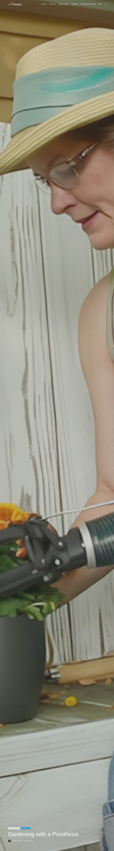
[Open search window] (105, 4)
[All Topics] (32, 828)
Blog (99, 4)
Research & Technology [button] (88, 4)
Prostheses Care (25, 828)
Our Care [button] (52, 4)
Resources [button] (74, 4)
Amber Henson (18, 841)
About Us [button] (44, 4)
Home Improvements (14, 828)
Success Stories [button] (63, 4)
